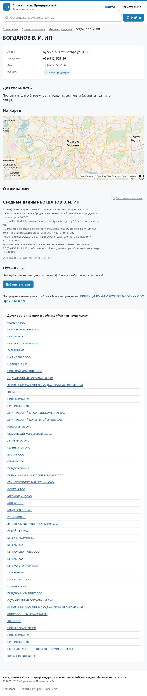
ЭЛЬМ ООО (14, 392)
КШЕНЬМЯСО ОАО (18, 447)
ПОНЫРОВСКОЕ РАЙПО (21, 628)
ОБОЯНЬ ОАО (15, 461)
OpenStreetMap (129, 176)
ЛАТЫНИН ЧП (15, 350)
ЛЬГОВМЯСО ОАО (18, 440)
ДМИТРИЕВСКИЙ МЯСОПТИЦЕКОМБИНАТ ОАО (36, 412)
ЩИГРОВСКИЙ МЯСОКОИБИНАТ (27, 614)
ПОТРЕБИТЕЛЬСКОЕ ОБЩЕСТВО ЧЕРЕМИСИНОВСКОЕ (40, 649)
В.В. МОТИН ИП (16, 517)
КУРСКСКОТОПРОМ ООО (22, 343)
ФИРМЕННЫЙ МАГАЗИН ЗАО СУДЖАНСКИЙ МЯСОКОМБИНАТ (45, 385)
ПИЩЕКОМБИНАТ (18, 399)
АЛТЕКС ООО (15, 503)
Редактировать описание (128, 198)
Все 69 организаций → (21, 655)
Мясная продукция (60, 29)
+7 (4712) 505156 (54, 58)
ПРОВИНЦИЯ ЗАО (18, 406)
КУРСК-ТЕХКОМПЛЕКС (20, 537)
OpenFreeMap (87, 176)
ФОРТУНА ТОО (16, 322)
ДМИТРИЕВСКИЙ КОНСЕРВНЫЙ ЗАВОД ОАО (34, 419)
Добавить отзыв (18, 284)
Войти (110, 7)
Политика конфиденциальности (39, 689)
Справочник (10, 29)
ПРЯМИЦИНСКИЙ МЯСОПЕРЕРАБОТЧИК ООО (35, 475)
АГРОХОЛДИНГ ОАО (19, 496)
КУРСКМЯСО (15, 336)
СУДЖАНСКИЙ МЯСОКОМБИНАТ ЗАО (30, 378)
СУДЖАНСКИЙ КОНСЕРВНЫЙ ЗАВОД (29, 433)
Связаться (9, 689)
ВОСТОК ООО (15, 454)
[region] (73, 148)
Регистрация (131, 7)
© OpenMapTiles (103, 176)
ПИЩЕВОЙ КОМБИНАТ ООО (24, 371)
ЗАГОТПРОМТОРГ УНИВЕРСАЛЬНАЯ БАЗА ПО (34, 523)
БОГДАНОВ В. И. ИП (19, 510)
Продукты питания (33, 29)
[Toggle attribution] (140, 176)
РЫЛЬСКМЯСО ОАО (19, 426)
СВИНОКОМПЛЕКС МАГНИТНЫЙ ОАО (30, 482)
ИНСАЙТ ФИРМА (17, 530)
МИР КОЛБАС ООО (19, 357)
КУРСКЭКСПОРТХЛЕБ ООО (23, 329)
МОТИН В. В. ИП (17, 364)
